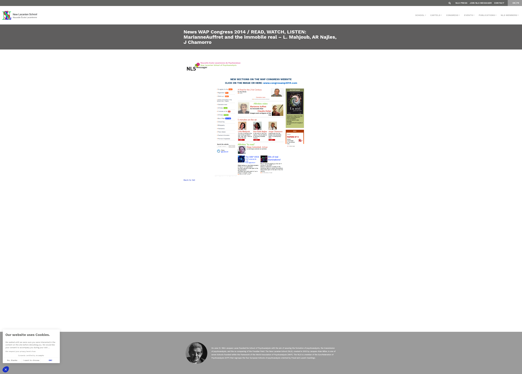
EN (514, 3)
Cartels (435, 15)
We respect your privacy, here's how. (20, 351)
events (468, 15)
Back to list (189, 180)
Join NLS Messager (481, 3)
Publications (487, 15)
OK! (50, 360)
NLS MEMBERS (509, 15)
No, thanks (12, 360)
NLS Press (461, 3)
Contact (499, 3)
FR (518, 3)
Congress (452, 15)
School (419, 15)
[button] (5, 369)
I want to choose (31, 360)
